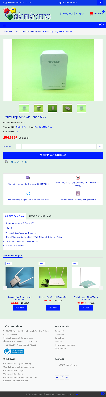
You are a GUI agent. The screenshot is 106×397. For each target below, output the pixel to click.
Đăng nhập (68, 13)
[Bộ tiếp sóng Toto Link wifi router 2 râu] (20, 277)
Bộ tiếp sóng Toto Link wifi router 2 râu (19, 298)
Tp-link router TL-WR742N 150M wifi (86, 298)
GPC (78, 394)
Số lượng (7, 146)
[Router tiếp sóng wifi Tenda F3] (53, 277)
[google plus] (67, 377)
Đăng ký (80, 13)
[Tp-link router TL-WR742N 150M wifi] (86, 277)
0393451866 (12, 334)
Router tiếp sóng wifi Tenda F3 (53, 297)
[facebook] (62, 377)
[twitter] (57, 377)
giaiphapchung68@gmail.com (19, 338)
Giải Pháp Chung (68, 365)
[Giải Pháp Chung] (27, 13)
